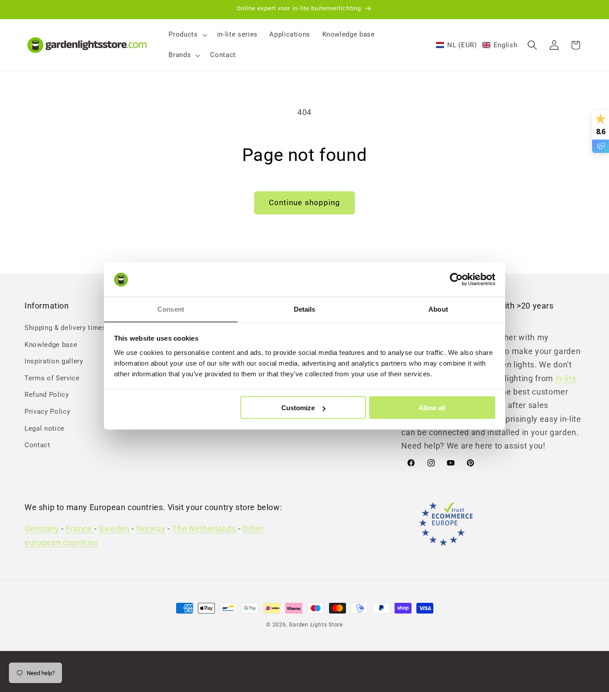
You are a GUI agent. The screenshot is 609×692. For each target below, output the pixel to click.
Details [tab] (305, 309)
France (80, 529)
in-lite (566, 378)
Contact (37, 445)
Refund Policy (47, 395)
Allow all (432, 408)
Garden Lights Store (316, 625)
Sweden (114, 529)
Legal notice (45, 428)
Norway (151, 529)
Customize (298, 408)
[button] (187, 35)
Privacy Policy (47, 412)
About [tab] (438, 309)
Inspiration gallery (54, 361)
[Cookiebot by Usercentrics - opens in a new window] (456, 279)
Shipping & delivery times (66, 328)
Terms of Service (52, 378)
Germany (42, 529)
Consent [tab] (170, 309)
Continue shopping (305, 202)
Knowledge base (51, 345)
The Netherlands (204, 529)
